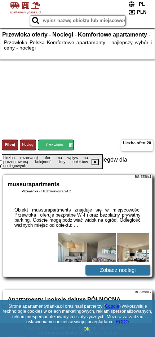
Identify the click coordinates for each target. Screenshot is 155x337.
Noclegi (28, 144)
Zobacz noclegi (118, 270)
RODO (122, 321)
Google (112, 306)
